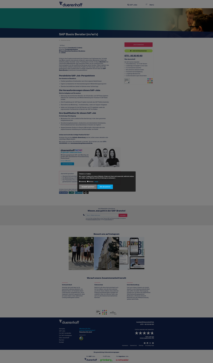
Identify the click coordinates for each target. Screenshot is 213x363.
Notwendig (83, 181)
